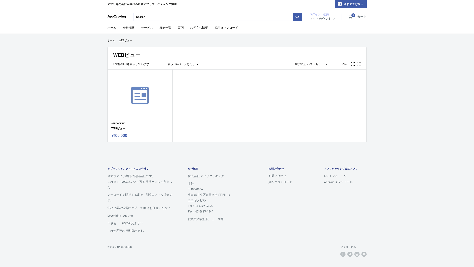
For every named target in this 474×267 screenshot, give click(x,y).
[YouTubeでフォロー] (364, 254)
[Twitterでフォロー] (350, 254)
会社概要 (129, 27)
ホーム (111, 27)
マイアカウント (320, 18)
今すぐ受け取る (353, 4)
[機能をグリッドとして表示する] (353, 64)
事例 (181, 27)
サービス (147, 27)
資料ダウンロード (226, 27)
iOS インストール (335, 175)
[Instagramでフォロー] (357, 254)
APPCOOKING (118, 123)
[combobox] (213, 17)
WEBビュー (118, 128)
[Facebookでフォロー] (343, 254)
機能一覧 (165, 27)
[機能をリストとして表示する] (359, 64)
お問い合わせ (277, 175)
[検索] (297, 17)
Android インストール (338, 182)
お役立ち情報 (199, 27)
